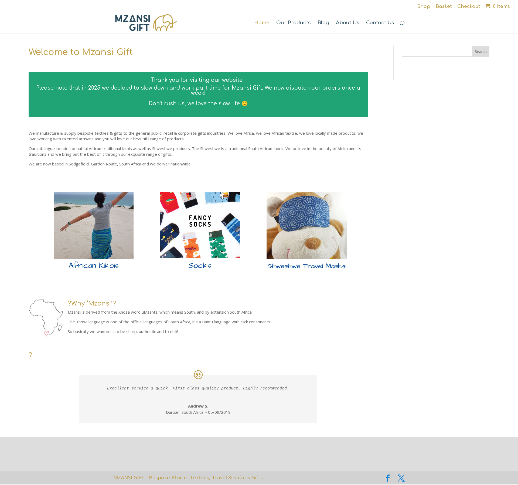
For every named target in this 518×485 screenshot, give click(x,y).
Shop (423, 6)
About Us (347, 23)
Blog (323, 23)
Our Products (293, 23)
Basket (444, 6)
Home (261, 23)
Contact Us (380, 23)
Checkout (468, 6)
